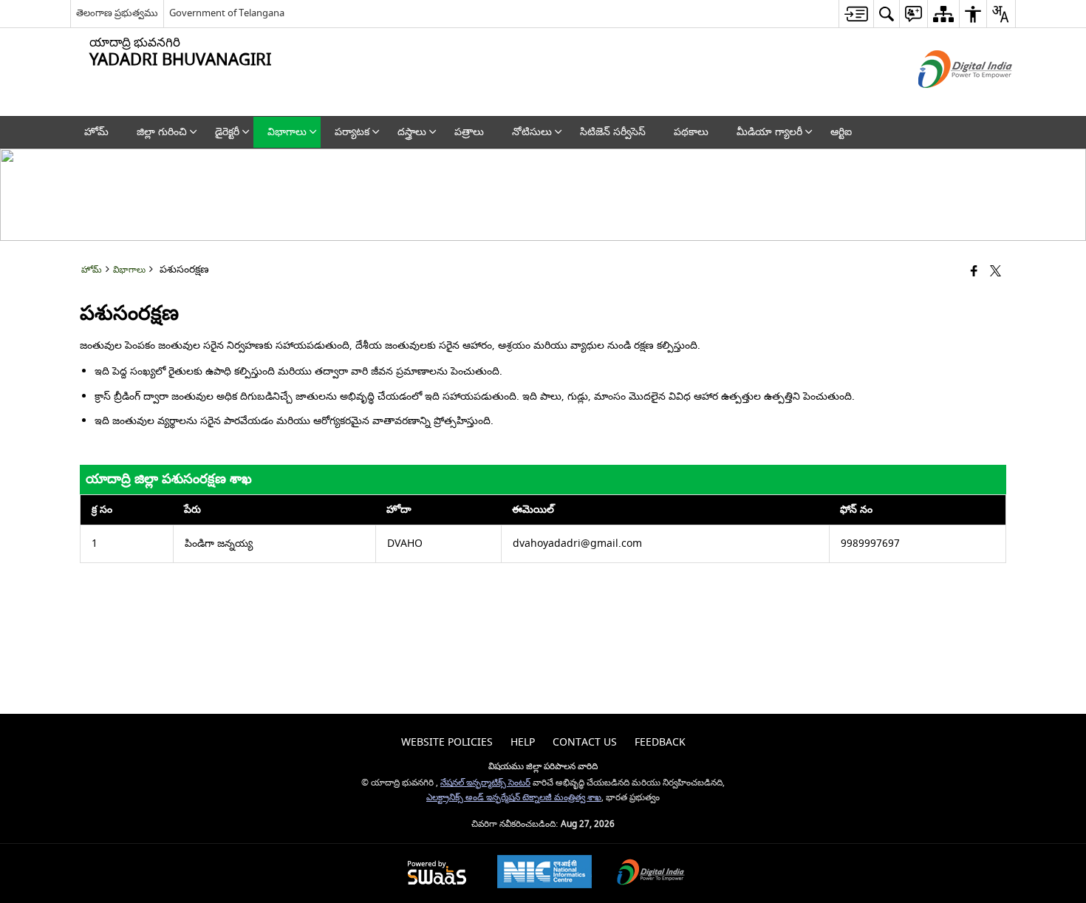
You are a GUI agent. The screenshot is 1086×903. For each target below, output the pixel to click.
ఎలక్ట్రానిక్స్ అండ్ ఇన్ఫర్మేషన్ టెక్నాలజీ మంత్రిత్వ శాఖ (513, 797)
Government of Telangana (226, 13)
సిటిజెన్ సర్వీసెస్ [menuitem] (613, 132)
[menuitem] (856, 13)
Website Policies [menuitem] (447, 742)
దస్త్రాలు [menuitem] (411, 132)
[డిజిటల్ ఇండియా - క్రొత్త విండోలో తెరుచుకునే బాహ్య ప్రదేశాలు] (947, 101)
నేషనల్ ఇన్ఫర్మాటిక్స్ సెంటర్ (485, 783)
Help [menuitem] (522, 742)
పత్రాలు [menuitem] (469, 132)
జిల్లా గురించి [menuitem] (162, 132)
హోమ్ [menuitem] (96, 132)
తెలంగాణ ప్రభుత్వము (117, 13)
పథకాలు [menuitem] (691, 132)
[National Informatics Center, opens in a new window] (544, 873)
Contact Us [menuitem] (585, 742)
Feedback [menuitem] (660, 742)
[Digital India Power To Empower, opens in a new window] (651, 874)
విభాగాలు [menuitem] (287, 132)
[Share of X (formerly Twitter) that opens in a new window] (995, 272)
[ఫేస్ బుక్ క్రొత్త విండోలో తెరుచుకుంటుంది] (974, 272)
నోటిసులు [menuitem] (532, 132)
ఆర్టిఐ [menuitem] (841, 132)
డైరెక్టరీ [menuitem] (227, 132)
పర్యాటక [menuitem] (352, 132)
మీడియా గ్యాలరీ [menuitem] (769, 132)
